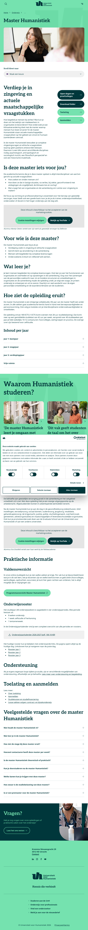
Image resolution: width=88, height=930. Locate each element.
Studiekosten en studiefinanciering (23, 699)
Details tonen (75, 483)
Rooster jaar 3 (14, 655)
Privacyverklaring (62, 925)
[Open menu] (82, 4)
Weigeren (16, 490)
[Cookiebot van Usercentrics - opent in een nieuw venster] (75, 438)
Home (6, 12)
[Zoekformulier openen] (6, 4)
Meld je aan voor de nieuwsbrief (45, 912)
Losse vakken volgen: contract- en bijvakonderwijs (30, 702)
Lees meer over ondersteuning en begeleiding (62, 674)
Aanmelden (13, 696)
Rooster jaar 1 (14, 649)
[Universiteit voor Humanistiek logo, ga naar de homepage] (44, 3)
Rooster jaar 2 (14, 652)
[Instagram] (37, 859)
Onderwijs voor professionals (43, 904)
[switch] (33, 474)
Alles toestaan (72, 490)
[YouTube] (45, 859)
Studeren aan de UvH (40, 901)
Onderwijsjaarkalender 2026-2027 (33, 634)
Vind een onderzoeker (40, 908)
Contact (35, 854)
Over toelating (14, 693)
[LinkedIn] (33, 859)
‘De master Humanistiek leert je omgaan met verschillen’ (23, 433)
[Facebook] (41, 859)
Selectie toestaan (44, 490)
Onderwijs (16, 12)
